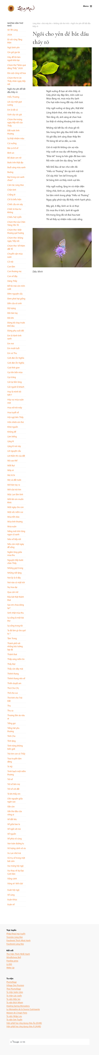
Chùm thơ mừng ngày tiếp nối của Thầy (15, 122)
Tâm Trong (12, 638)
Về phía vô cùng (14, 838)
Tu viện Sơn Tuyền (14, 1019)
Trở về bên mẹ (13, 784)
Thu (9, 705)
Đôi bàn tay (12, 312)
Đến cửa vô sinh (14, 303)
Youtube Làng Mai (14, 937)
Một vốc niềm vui (15, 512)
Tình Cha (11, 736)
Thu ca (10, 710)
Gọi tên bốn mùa (14, 372)
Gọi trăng (11, 377)
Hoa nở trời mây (14, 407)
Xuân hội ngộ (13, 889)
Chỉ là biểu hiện (14, 199)
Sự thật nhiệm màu (15, 138)
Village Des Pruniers (15, 985)
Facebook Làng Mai (15, 943)
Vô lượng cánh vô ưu (16, 848)
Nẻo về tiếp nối (14, 539)
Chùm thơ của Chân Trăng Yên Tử (16, 223)
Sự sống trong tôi (15, 625)
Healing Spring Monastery (18, 1005)
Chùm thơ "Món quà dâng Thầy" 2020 (16, 67)
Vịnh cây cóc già (14, 114)
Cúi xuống (11, 143)
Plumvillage (11, 982)
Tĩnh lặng (11, 740)
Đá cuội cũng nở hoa (16, 73)
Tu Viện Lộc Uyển (14, 995)
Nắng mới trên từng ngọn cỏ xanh (16, 533)
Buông (10, 172)
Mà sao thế (12, 460)
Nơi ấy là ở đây (14, 577)
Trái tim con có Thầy (16, 753)
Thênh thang (13, 673)
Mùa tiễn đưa (13, 516)
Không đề (11, 431)
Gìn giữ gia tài (13, 52)
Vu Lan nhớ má (14, 853)
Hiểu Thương (13, 96)
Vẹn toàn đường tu (15, 843)
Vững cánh (12, 878)
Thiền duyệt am (14, 683)
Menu (86, 6)
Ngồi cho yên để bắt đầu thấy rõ (16, 90)
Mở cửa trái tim (14, 489)
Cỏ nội (10, 261)
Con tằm (11, 266)
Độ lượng (11, 308)
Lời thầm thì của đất (16, 455)
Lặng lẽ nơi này (14, 446)
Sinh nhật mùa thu (15, 612)
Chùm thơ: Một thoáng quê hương (15, 231)
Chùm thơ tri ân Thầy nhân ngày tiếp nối (16, 81)
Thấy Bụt (11, 663)
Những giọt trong (15, 567)
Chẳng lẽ (11, 194)
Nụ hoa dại (12, 587)
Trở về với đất (13, 788)
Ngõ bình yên (13, 47)
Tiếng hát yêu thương (13, 730)
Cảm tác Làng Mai (15, 184)
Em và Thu (12, 353)
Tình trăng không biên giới (15, 747)
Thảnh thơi (12, 654)
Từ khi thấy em (13, 793)
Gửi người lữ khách (15, 386)
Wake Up (10, 967)
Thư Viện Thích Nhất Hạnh (18, 953)
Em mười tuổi (13, 348)
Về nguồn (11, 833)
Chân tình (11, 189)
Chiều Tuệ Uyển (14, 217)
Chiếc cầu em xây (15, 204)
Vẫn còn (11, 806)
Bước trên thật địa (15, 162)
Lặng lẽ (10, 441)
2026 (9, 34)
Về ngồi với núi (14, 828)
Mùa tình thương (15, 521)
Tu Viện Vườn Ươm (14, 992)
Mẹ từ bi (11, 475)
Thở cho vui (12, 692)
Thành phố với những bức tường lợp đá (15, 646)
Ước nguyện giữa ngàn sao (15, 800)
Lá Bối (9, 964)
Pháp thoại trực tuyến (15, 933)
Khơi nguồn (12, 426)
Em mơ (10, 343)
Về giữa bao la (13, 824)
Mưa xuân (11, 526)
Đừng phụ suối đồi (15, 330)
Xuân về (11, 904)
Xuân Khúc (12, 899)
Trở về (10, 779)
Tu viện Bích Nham (14, 1002)
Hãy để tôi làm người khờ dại (13, 59)
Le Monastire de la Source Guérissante (23, 1009)
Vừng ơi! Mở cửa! (15, 883)
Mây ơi (10, 470)
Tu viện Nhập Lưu (14, 1016)
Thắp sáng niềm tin (15, 659)
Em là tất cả (12, 109)
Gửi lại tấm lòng (14, 381)
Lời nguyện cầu (14, 450)
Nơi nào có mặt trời (16, 582)
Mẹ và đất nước (14, 479)
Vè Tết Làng (12, 29)
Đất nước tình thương (13, 132)
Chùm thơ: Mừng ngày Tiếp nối (15, 239)
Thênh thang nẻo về (16, 678)
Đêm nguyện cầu (15, 293)
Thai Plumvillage (13, 988)
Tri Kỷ (9, 766)
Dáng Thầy (12, 280)
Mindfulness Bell (13, 957)
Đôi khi (10, 317)
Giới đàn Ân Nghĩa (15, 357)
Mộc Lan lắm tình (15, 494)
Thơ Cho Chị (13, 688)
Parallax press (12, 960)
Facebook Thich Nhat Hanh (18, 940)
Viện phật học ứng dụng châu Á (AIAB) (23, 1026)
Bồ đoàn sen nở (14, 157)
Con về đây (12, 276)
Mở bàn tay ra (13, 484)
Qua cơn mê (12, 592)
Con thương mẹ (14, 271)
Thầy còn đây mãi (15, 668)
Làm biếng (12, 436)
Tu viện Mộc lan (13, 999)
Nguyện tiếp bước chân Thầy (15, 562)
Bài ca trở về (12, 148)
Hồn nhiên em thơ (15, 422)
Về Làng (11, 894)
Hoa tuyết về (13, 412)
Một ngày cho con (15, 507)
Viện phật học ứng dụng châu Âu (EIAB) (24, 1023)
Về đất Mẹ (12, 819)
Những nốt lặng (14, 572)
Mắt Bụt (11, 465)
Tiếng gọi (11, 723)
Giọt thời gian (13, 367)
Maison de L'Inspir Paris (16, 1012)
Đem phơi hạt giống (16, 298)
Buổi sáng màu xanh (16, 167)
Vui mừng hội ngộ (15, 865)
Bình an (10, 152)
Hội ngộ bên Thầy (15, 417)
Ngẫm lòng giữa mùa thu (14, 554)
